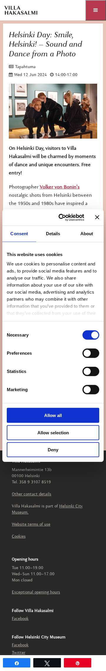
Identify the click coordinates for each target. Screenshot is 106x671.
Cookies (19, 536)
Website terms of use (31, 524)
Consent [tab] (19, 233)
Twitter (18, 653)
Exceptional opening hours (36, 592)
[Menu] (95, 10)
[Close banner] (97, 217)
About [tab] (86, 233)
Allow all (53, 415)
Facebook (20, 619)
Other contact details (31, 494)
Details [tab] (53, 233)
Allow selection (53, 432)
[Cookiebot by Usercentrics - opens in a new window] (62, 217)
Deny (53, 449)
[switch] (90, 353)
